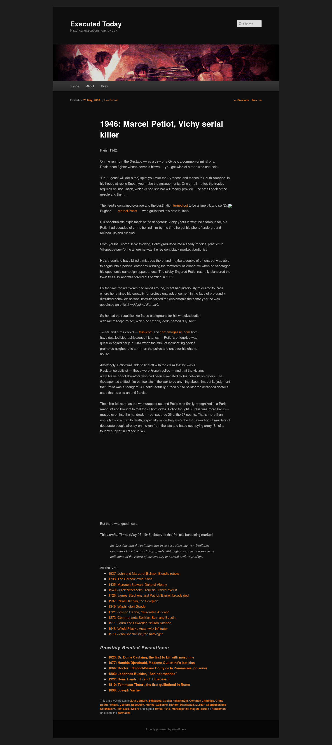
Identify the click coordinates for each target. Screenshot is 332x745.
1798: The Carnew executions (130, 578)
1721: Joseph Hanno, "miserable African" (138, 612)
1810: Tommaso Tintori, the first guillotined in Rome (149, 684)
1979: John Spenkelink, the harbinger (135, 633)
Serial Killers (131, 709)
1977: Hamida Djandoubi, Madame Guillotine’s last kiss (151, 662)
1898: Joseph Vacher (124, 690)
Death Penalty (109, 705)
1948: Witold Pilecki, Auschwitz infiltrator (138, 628)
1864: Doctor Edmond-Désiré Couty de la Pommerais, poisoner (157, 668)
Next (257, 100)
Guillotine (162, 705)
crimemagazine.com (175, 331)
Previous (241, 100)
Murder (200, 705)
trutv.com (146, 331)
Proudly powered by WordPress (166, 729)
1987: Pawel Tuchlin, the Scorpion (133, 600)
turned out (180, 205)
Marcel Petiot (127, 210)
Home (75, 86)
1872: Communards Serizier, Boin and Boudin (141, 617)
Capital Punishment (175, 700)
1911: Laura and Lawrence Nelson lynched (139, 622)
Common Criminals (201, 700)
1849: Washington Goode (126, 606)
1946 (167, 709)
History (174, 705)
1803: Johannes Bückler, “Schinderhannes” (142, 673)
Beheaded (154, 700)
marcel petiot (180, 709)
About (90, 86)
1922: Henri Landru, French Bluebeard (138, 679)
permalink (124, 713)
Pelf (119, 709)
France (149, 705)
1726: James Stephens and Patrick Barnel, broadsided (148, 595)
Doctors (124, 705)
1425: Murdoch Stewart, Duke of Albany (137, 584)
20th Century (138, 700)
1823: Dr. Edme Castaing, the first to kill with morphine (151, 657)
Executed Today (96, 23)
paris (204, 709)
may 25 (194, 709)
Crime (219, 700)
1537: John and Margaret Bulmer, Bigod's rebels (143, 573)
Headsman (111, 100)
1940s (159, 709)
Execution (137, 705)
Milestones (187, 705)
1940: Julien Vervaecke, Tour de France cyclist (142, 589)
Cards (105, 86)
